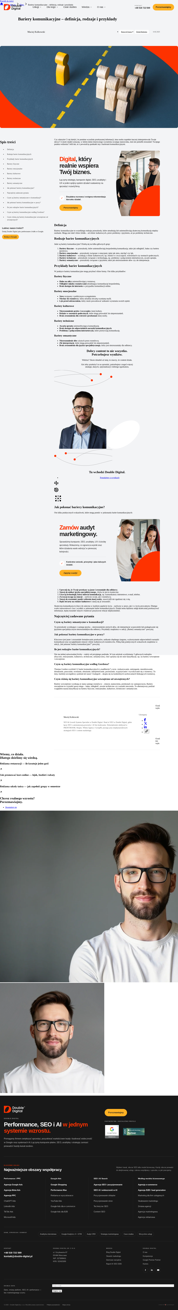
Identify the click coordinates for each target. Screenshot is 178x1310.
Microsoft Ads (10, 1217)
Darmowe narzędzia (113, 1260)
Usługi (36, 7)
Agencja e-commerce (147, 1185)
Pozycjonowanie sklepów (104, 1195)
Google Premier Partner (152, 1260)
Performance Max (59, 1190)
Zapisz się (57, 1291)
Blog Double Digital (113, 1252)
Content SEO (99, 1212)
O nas (100, 7)
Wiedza (85, 7)
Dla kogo (51, 7)
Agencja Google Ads (13, 1185)
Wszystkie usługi (145, 1234)
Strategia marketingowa (110, 1234)
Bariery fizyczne (13, 164)
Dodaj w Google (10, 237)
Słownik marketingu (113, 1256)
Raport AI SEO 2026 (114, 1264)
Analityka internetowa (48, 1234)
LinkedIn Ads (9, 1206)
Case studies (69, 7)
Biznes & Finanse (126, 32)
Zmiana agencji (144, 1206)
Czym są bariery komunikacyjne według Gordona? (25, 212)
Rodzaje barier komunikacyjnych (19, 154)
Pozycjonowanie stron (103, 1201)
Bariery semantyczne (14, 183)
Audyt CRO (91, 1234)
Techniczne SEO (101, 1206)
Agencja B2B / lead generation (152, 1190)
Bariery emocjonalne (14, 169)
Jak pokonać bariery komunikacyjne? (20, 188)
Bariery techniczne (14, 178)
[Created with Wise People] (166, 1305)
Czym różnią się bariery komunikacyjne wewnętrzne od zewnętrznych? (27, 218)
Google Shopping (59, 1185)
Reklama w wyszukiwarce (62, 1195)
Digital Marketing (141, 32)
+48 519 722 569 (13, 1252)
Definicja (10, 149)
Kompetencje (148, 1256)
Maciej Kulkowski (36, 32)
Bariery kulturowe (13, 174)
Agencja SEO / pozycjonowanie (108, 1185)
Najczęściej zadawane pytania (18, 193)
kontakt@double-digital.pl (18, 1256)
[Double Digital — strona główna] (13, 7)
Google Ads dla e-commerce (63, 1206)
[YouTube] (158, 1270)
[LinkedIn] (151, 1270)
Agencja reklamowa (146, 1217)
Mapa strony (66, 1305)
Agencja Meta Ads (12, 1190)
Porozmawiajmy (163, 7)
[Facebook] (145, 1270)
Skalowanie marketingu (148, 1201)
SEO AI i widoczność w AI (105, 1190)
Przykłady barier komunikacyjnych (20, 159)
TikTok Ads (8, 1212)
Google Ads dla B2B (59, 1212)
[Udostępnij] (146, 731)
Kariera (145, 1264)
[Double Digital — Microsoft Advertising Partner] (134, 1131)
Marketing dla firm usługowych (151, 1195)
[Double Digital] (15, 1109)
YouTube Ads (56, 1201)
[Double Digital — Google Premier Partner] (112, 1132)
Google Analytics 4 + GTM (72, 1234)
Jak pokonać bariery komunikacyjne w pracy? (24, 203)
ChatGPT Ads (10, 1201)
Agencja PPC (10, 1195)
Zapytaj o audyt (70, 573)
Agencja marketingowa (148, 1212)
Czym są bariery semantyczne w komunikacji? (24, 198)
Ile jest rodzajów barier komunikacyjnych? (22, 207)
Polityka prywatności (53, 1305)
